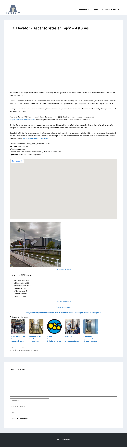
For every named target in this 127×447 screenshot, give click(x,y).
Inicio (74, 9)
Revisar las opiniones (63, 307)
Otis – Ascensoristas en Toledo (22, 348)
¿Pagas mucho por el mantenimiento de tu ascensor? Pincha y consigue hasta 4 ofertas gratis (63, 312)
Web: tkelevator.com (63, 301)
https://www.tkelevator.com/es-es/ (23, 119)
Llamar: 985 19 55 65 (63, 269)
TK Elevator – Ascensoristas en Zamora (25, 350)
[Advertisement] (63, 48)
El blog (95, 9)
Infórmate (83, 9)
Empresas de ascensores (110, 9)
